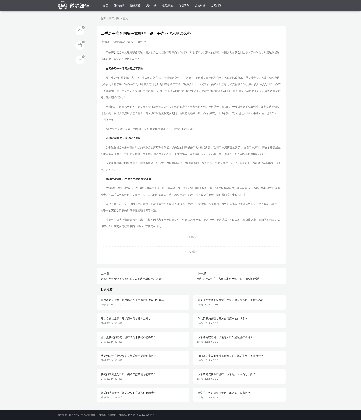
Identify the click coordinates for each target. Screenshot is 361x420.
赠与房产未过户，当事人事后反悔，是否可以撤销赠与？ (230, 278)
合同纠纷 (216, 5)
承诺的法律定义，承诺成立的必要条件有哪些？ (128, 392)
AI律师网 (112, 414)
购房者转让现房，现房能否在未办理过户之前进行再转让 (134, 300)
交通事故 (167, 5)
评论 (80, 60)
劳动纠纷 (200, 5)
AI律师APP (124, 414)
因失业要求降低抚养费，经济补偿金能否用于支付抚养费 (230, 300)
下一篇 (201, 273)
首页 (105, 5)
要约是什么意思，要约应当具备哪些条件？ (126, 318)
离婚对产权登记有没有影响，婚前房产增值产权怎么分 (132, 278)
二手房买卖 (112, 52)
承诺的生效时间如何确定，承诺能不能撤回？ (224, 392)
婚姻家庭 (135, 5)
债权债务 (184, 5)
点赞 (80, 45)
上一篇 (105, 273)
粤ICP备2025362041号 (142, 414)
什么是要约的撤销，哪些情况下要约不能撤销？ (128, 337)
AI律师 (102, 414)
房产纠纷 (151, 5)
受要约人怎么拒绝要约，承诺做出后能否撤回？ (128, 355)
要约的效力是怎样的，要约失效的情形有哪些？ (128, 374)
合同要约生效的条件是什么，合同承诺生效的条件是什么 (230, 355)
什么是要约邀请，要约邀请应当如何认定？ (223, 318)
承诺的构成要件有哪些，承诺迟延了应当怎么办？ (227, 374)
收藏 (80, 30)
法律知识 (119, 5)
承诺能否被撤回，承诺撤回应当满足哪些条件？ (225, 337)
